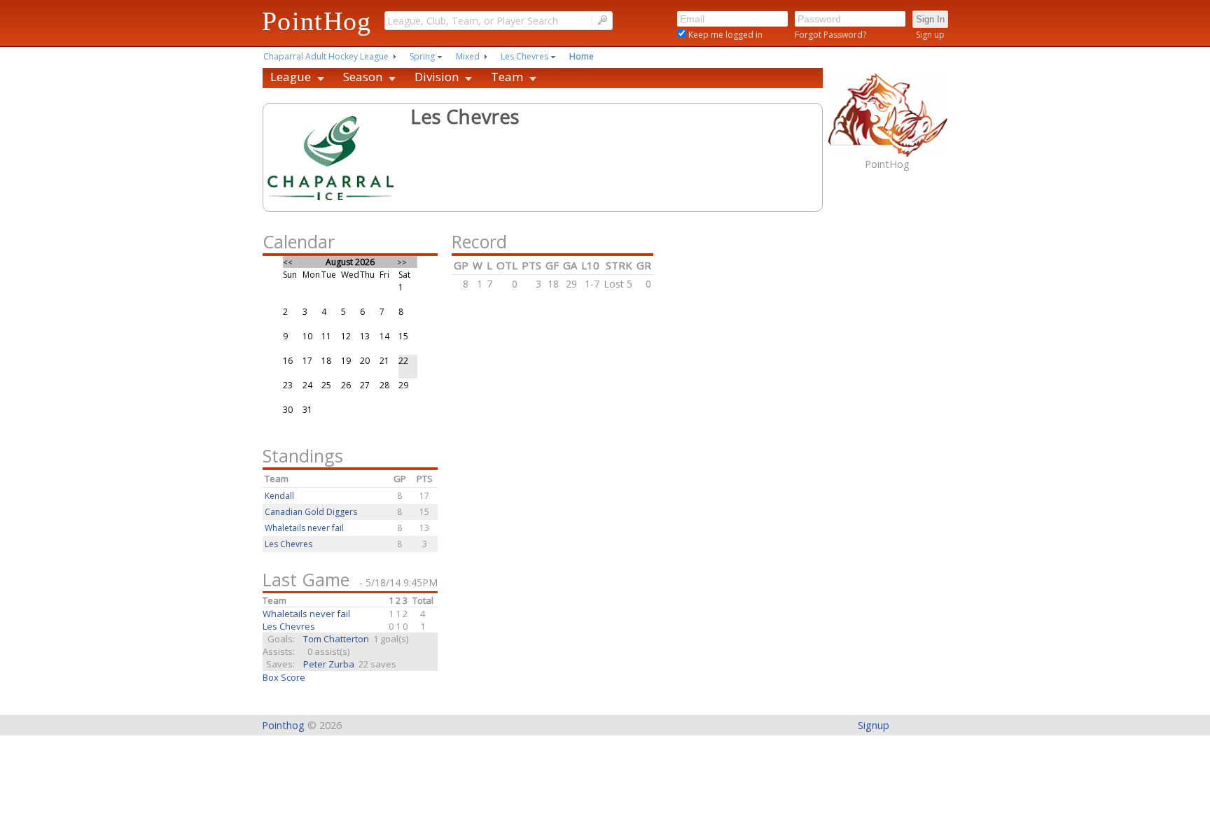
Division (437, 77)
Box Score (284, 677)
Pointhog (283, 725)
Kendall (279, 496)
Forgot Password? (830, 35)
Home (581, 56)
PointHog (317, 21)
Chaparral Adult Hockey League (326, 56)
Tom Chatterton (336, 638)
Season (362, 77)
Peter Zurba (328, 664)
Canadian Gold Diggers (311, 512)
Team (507, 77)
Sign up (930, 35)
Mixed (468, 56)
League (290, 77)
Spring (422, 56)
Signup (873, 725)
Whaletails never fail (304, 528)
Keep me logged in (724, 35)
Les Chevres (524, 56)
